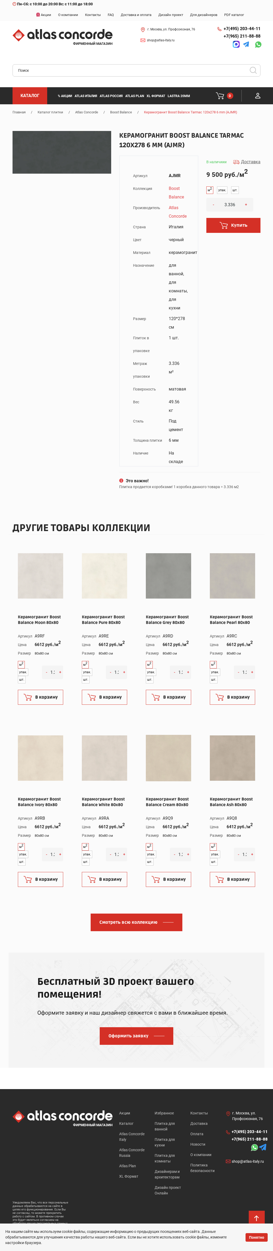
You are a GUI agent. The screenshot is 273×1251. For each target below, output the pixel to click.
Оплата (196, 1134)
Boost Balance (121, 112)
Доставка (199, 1123)
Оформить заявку (128, 1036)
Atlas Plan (127, 1166)
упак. (222, 190)
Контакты (199, 1113)
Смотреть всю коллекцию (128, 922)
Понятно (256, 1237)
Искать (255, 72)
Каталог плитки (50, 112)
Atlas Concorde (86, 112)
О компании (200, 1155)
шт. (235, 190)
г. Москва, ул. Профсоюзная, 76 (171, 29)
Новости (197, 1144)
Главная (19, 112)
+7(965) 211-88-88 (242, 36)
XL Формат (128, 1176)
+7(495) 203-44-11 (242, 28)
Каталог (126, 1123)
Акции (124, 1113)
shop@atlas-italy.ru (161, 40)
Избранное (164, 1113)
